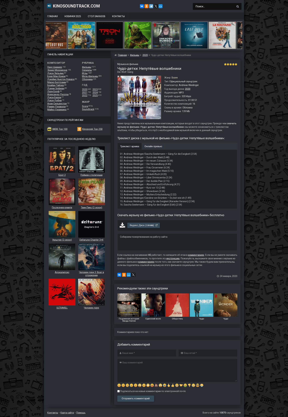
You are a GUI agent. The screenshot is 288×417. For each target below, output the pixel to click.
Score (85, 106)
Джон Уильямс (55, 73)
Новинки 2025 (72, 16)
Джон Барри (54, 97)
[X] (156, 6)
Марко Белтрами (56, 82)
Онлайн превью (153, 146)
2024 (95, 92)
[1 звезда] (225, 64)
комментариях (196, 255)
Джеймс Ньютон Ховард (60, 79)
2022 (84, 95)
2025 (95, 95)
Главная (52, 16)
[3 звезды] (230, 64)
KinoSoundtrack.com (76, 6)
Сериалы (87, 70)
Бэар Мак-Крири (56, 76)
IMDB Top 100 (60, 129)
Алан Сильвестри (57, 103)
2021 (84, 92)
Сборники (87, 79)
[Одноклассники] (146, 6)
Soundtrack (88, 109)
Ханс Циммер (54, 67)
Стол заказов (96, 16)
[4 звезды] (233, 64)
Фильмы (86, 67)
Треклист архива (129, 146)
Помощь (81, 412)
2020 (84, 89)
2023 (95, 89)
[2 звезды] (228, 64)
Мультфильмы (90, 76)
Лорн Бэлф (53, 91)
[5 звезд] (236, 64)
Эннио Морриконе (57, 70)
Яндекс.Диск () (142, 225)
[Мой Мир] (160, 6)
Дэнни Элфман (55, 88)
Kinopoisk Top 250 (92, 129)
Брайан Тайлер (55, 85)
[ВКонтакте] (142, 6)
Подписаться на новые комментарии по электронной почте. (153, 391)
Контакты (118, 16)
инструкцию (173, 258)
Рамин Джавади (56, 106)
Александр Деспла (57, 94)
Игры (85, 73)
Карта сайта (67, 412)
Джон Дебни (54, 100)
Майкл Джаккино (56, 109)
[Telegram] (151, 6)
